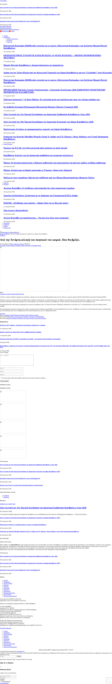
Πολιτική (6, 184)
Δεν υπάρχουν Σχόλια (17, 244)
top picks (2, 313)
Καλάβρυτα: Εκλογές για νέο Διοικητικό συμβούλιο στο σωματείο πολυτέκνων (38, 155)
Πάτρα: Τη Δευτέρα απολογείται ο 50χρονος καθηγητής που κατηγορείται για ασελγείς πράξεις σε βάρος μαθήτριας (55, 163)
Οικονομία (6, 223)
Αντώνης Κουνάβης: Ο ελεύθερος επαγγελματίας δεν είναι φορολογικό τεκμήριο (39, 188)
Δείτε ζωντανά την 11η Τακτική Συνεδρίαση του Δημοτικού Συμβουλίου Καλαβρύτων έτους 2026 (28, 7)
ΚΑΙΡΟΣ (2, 235)
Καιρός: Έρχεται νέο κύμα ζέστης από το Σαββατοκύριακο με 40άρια (20, 332)
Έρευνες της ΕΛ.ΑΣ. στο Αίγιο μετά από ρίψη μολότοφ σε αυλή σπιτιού (35, 148)
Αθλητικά (6, 224)
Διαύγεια (6, 183)
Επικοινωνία (7, 228)
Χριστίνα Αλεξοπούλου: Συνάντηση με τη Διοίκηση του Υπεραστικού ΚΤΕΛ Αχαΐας (41, 195)
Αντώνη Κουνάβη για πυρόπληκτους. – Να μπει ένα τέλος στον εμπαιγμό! (36, 218)
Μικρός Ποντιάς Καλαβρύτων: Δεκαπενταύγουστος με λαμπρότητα (33, 65)
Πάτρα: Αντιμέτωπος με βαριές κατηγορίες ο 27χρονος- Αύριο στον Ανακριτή (38, 170)
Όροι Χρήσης (7, 594)
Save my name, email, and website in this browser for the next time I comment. (24, 378)
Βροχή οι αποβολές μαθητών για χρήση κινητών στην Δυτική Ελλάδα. (26, 318)
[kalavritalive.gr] (9, 29)
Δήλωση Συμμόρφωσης (10, 596)
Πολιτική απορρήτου (9, 593)
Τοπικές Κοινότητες (12, 39)
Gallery (6, 226)
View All (9, 42)
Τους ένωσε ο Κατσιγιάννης (16, 210)
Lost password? (4, 683)
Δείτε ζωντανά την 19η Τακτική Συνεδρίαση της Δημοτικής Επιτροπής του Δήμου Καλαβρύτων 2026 (30, 14)
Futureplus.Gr (21, 651)
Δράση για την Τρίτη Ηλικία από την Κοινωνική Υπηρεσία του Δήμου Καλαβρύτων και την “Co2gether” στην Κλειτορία (58, 72)
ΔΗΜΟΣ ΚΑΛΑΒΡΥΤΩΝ (7, 504)
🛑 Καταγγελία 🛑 (5, 31)
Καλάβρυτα (7, 37)
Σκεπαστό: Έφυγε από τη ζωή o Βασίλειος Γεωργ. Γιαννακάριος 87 (20, 21)
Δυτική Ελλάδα (8, 144)
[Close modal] (0, 666)
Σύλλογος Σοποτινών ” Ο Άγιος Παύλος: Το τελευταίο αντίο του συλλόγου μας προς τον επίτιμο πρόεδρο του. (52, 99)
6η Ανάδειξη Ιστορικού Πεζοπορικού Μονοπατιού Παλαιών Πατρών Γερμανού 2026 (41, 107)
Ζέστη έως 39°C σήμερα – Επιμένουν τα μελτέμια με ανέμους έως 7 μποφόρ (22, 325)
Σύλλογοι (9, 40)
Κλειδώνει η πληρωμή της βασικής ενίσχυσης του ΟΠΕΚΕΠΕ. (26, 316)
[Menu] (0, 231)
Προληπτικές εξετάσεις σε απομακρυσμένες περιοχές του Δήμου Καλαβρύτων (38, 129)
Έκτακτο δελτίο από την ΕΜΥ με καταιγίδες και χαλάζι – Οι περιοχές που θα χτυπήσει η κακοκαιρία (30, 339)
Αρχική (6, 35)
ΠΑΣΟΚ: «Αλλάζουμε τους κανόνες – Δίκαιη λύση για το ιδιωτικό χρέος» (36, 203)
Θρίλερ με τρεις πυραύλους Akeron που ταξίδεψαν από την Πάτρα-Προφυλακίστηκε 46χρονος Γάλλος (49, 177)
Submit (19, 656)
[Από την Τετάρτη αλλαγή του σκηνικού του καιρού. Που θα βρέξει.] (34, 291)
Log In (2, 679)
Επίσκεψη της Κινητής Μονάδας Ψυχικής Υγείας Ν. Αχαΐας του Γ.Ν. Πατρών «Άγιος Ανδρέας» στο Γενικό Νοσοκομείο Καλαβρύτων (39, 531)
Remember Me (6, 681)
